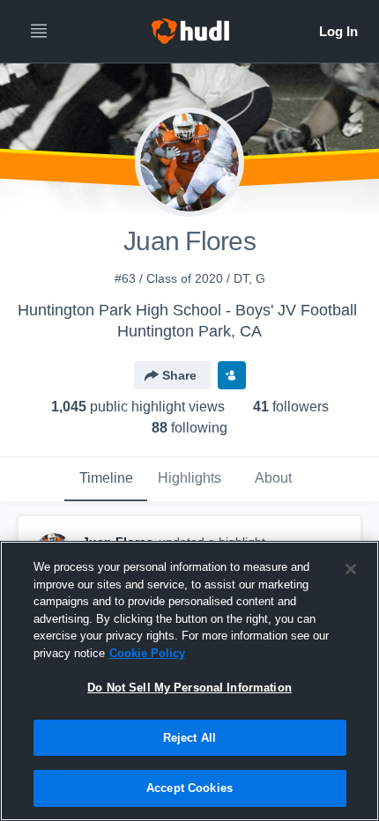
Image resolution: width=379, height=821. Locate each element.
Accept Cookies (189, 788)
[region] (189, 681)
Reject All (189, 737)
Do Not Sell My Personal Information (189, 687)
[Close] (350, 569)
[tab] (105, 479)
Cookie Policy (147, 653)
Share (179, 375)
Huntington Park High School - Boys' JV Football (187, 310)
